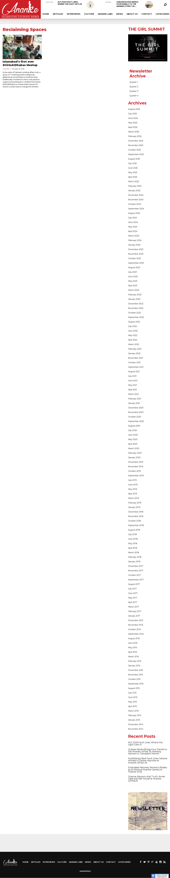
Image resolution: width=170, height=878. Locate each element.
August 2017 (134, 584)
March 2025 (133, 181)
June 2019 (133, 484)
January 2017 (134, 616)
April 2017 (132, 602)
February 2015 (134, 715)
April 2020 (132, 444)
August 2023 (134, 267)
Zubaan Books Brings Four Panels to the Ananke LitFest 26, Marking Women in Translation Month (147, 751)
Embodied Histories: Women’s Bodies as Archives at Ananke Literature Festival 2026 (147, 769)
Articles (49, 2)
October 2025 (134, 150)
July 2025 (132, 163)
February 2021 (134, 398)
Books (108, 2)
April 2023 (132, 285)
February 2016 (134, 661)
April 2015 (132, 706)
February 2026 (134, 136)
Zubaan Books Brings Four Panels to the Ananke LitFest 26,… (127, 4)
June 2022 (133, 331)
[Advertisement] (85, 843)
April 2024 (132, 231)
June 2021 (132, 380)
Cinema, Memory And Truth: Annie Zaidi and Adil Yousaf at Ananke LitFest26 (146, 778)
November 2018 (135, 516)
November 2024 (135, 199)
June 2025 (133, 168)
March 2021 (133, 394)
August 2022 (134, 322)
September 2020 (136, 421)
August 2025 (134, 159)
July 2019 (132, 480)
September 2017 (136, 579)
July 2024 (132, 218)
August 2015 (134, 688)
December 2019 (135, 462)
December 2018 (135, 512)
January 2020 (134, 457)
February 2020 (135, 453)
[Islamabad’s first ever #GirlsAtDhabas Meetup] (22, 47)
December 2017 (135, 566)
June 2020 (133, 435)
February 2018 (134, 557)
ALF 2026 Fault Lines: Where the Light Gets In (70, 3)
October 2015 (134, 679)
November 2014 (135, 729)
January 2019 (134, 507)
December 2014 (135, 724)
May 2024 (132, 227)
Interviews (73, 14)
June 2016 (132, 643)
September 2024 (136, 208)
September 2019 (136, 475)
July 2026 (132, 113)
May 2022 (132, 335)
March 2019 (133, 498)
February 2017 (134, 611)
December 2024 (135, 195)
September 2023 (136, 263)
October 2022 (134, 313)
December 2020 (136, 408)
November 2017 (135, 570)
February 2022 (134, 349)
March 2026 (133, 132)
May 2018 (132, 543)
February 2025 (134, 186)
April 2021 (132, 389)
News (119, 14)
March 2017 (133, 607)
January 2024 (134, 245)
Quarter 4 (133, 95)
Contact (146, 14)
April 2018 (132, 548)
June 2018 (133, 539)
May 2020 (132, 439)
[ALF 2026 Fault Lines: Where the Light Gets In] (90, 5)
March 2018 (133, 552)
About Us (132, 14)
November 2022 (135, 308)
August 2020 (134, 426)
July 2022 (132, 326)
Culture (89, 14)
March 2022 (133, 344)
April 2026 (132, 127)
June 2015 (132, 697)
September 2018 (136, 525)
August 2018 (134, 530)
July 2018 (132, 534)
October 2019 (134, 471)
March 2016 (133, 656)
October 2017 (134, 575)
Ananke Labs (105, 14)
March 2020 (133, 448)
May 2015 (132, 702)
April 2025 (132, 177)
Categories (124, 862)
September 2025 (136, 154)
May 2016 (132, 647)
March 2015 (133, 711)
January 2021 (134, 403)
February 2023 (134, 294)
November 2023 (135, 254)
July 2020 (132, 430)
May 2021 (132, 385)
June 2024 (133, 222)
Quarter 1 (133, 82)
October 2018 (134, 521)
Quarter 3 (133, 91)
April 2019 (132, 493)
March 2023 (133, 290)
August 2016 (134, 638)
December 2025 (135, 141)
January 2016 (134, 665)
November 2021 (135, 358)
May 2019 (132, 489)
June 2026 (133, 118)
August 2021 (134, 371)
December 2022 (135, 303)
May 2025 (132, 172)
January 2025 (134, 190)
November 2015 (135, 674)
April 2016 (132, 652)
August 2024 (134, 213)
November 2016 (135, 625)
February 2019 (134, 503)
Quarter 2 (133, 86)
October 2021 (134, 362)
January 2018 (134, 561)
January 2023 (134, 299)
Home (45, 14)
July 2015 (132, 693)
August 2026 (134, 109)
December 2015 (135, 670)
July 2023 (132, 272)
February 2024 (135, 240)
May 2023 (132, 281)
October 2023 (134, 258)
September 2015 (135, 684)
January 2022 (134, 353)
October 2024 (134, 204)
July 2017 (132, 589)
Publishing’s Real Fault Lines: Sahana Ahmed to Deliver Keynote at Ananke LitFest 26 (147, 760)
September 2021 (136, 367)
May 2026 (132, 122)
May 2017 (132, 598)
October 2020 (134, 417)
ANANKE (6, 69)
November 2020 (136, 412)
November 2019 (135, 466)
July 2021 (132, 376)
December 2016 (135, 620)
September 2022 (136, 317)
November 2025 (135, 145)
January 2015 (134, 720)
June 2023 (133, 276)
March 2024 (133, 236)
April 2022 (132, 340)
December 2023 (135, 249)
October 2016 (134, 629)
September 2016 (136, 634)
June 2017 (133, 593)
